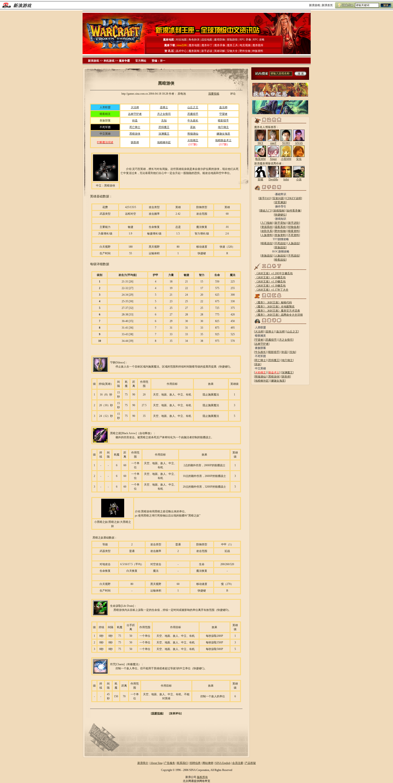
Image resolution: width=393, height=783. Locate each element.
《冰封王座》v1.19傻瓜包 (270, 281)
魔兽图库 (257, 45)
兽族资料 (280, 235)
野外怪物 (280, 231)
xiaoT (273, 143)
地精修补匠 (164, 142)
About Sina (156, 763)
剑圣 (135, 120)
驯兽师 (135, 142)
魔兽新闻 (194, 51)
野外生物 (244, 51)
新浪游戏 (314, 5)
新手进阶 (293, 222)
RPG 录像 (245, 39)
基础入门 (265, 210)
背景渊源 (280, 202)
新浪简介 (142, 763)
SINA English (222, 763)
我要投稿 (213, 93)
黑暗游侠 (134, 133)
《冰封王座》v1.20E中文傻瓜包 (274, 273)
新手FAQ (264, 198)
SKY (260, 143)
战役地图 (206, 39)
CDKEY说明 (293, 198)
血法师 (223, 107)
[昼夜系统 (280, 227)
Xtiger (273, 159)
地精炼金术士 (223, 140)
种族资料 (257, 51)
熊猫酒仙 (192, 133)
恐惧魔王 (164, 127)
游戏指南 (278, 210)
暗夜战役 (266, 243)
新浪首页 (327, 5)
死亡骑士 (134, 127)
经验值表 (293, 227)
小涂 (299, 179)
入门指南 (266, 222)
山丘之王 (192, 107)
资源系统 (266, 227)
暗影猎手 (223, 120)
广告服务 (169, 763)
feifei (286, 179)
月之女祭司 (164, 114)
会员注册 (237, 763)
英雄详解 (219, 51)
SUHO (286, 143)
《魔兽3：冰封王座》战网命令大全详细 (279, 314)
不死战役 (280, 243)
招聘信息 (195, 763)
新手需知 (280, 222)
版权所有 (202, 777)
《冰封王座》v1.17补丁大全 (271, 289)
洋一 (162, 60)
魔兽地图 (194, 45)
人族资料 (266, 235)
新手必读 (206, 51)
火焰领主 (192, 140)
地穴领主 (223, 127)
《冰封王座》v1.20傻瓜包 (270, 277)
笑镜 (260, 179)
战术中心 (181, 51)
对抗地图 (181, 39)
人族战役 (293, 243)
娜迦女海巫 (223, 133)
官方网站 (140, 60)
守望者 (223, 114)
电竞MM (260, 159)
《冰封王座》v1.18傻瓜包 (270, 285)
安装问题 (278, 198)
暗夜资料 (293, 231)
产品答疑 (250, 763)
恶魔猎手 (192, 114)
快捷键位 (280, 214)
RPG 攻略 (259, 39)
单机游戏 (108, 60)
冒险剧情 (232, 39)
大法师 (135, 107)
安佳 (299, 159)
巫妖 (193, 127)
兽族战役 (280, 247)
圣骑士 (164, 107)
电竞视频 (245, 45)
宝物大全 (232, 51)
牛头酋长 (192, 120)
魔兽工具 (232, 45)
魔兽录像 (219, 45)
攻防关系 (266, 231)
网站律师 (207, 763)
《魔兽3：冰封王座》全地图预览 (275, 306)
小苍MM (286, 159)
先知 (164, 120)
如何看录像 (293, 210)
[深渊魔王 (287, 372)
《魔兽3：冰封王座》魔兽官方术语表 (277, 310)
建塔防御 (219, 39)
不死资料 (293, 235)
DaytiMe (273, 179)
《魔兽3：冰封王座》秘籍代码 (273, 302)
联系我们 (182, 763)
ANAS (299, 143)
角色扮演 (194, 39)
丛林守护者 (135, 114)
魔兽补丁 (207, 45)
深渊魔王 (164, 133)
